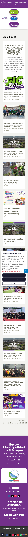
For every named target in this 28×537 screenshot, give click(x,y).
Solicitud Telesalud (15, 24)
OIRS (14, 18)
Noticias (6, 130)
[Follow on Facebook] (9, 496)
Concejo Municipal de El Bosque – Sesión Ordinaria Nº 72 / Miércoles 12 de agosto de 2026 (13, 239)
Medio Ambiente (17, 184)
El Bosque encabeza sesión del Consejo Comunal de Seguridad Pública (13, 298)
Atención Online (14, 12)
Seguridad (15, 301)
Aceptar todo (14, 275)
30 (26, 423)
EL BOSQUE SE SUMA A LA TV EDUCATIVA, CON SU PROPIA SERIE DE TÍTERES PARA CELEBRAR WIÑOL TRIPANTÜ (14, 50)
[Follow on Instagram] (15, 496)
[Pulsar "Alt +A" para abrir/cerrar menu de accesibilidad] (26, 271)
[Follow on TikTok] (19, 496)
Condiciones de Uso (14, 464)
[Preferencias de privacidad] (2, 534)
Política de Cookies (19, 271)
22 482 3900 (15, 518)
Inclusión (20, 128)
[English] (22, 535)
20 (23, 423)
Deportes (15, 128)
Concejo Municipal (17, 156)
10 (20, 423)
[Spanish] (26, 535)
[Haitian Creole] (24, 535)
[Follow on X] (12, 496)
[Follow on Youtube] (18, 535)
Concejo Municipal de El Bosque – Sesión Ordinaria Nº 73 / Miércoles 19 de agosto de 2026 (13, 153)
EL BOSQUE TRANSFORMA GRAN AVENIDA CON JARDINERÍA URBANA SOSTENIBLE (13, 180)
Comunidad (15, 99)
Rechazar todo (14, 279)
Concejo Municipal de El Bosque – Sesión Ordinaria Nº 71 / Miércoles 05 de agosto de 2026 (13, 355)
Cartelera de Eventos (18, 415)
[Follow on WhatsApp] (21, 535)
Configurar (14, 283)
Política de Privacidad (14, 460)
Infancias (7, 332)
